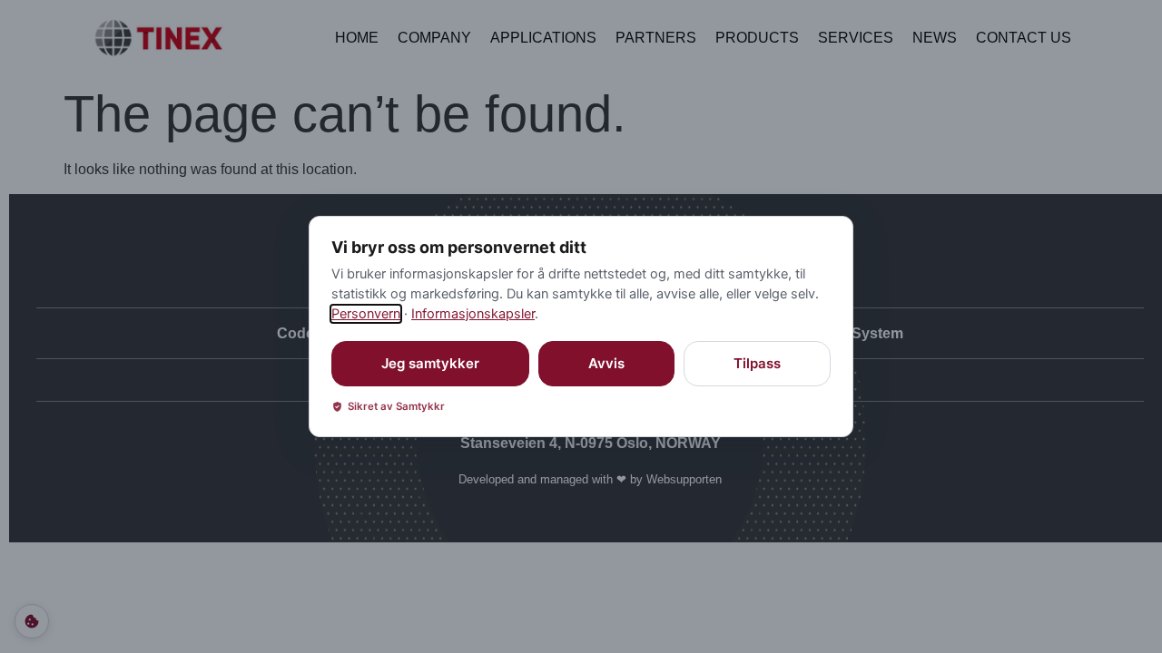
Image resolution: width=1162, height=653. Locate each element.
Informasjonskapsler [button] (473, 314)
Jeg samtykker (430, 363)
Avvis (606, 363)
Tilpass (757, 363)
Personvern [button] (365, 314)
